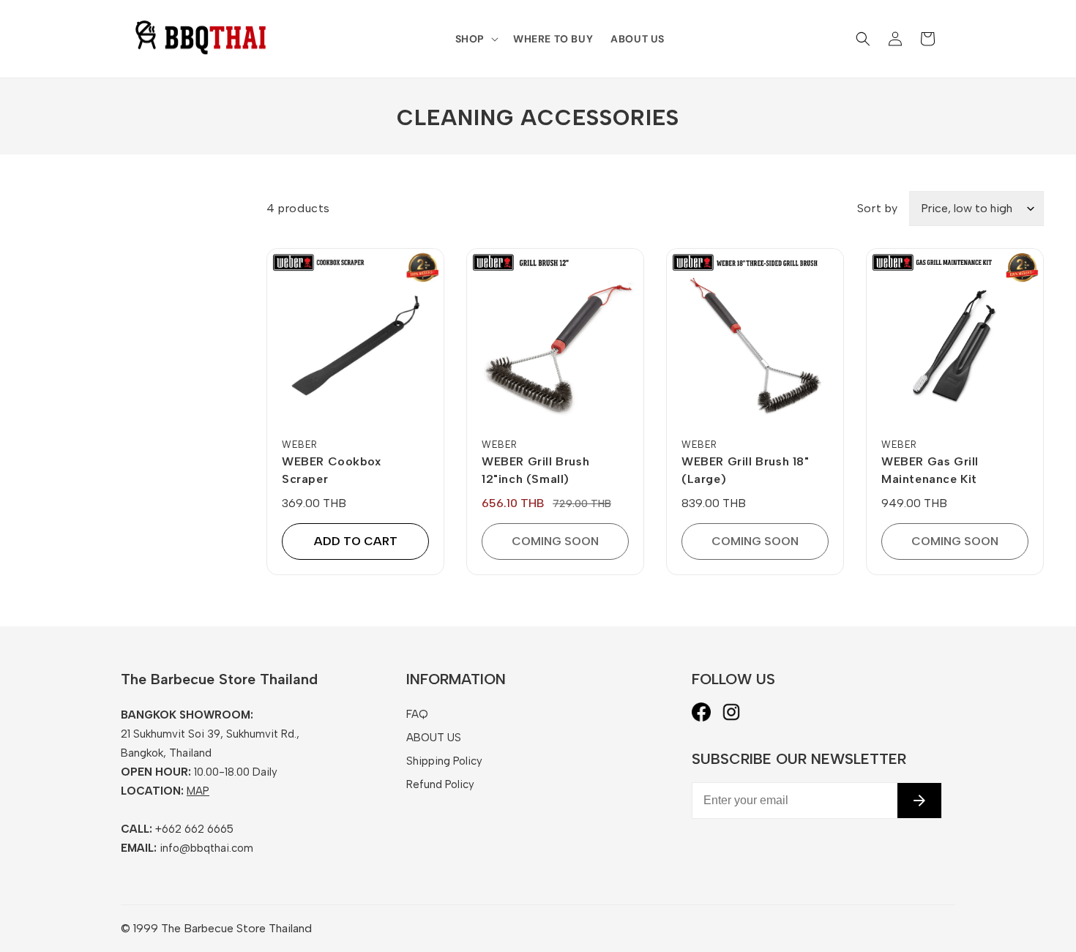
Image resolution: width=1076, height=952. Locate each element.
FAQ (417, 714)
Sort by (877, 208)
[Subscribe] (919, 800)
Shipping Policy (444, 761)
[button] (475, 38)
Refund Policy (440, 784)
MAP (198, 791)
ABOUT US (433, 737)
